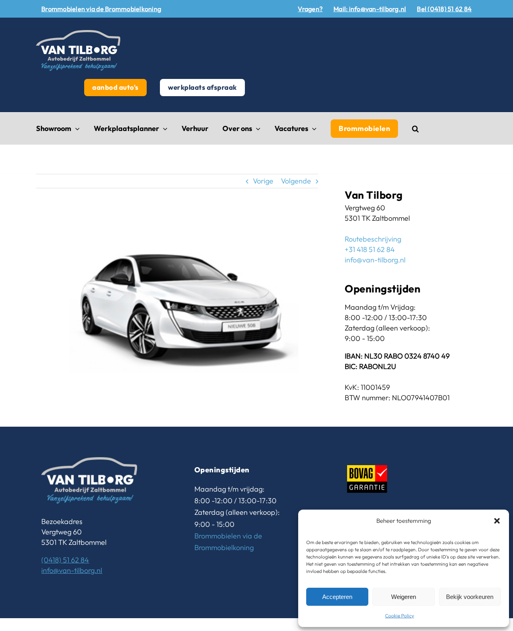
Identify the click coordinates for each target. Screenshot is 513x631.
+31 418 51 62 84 (370, 249)
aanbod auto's (115, 87)
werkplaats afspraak (202, 87)
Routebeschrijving (373, 239)
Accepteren (337, 596)
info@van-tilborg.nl (375, 259)
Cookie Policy (399, 616)
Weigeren (403, 596)
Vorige (263, 180)
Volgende (296, 180)
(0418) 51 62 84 (65, 559)
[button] (497, 521)
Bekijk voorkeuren (469, 596)
